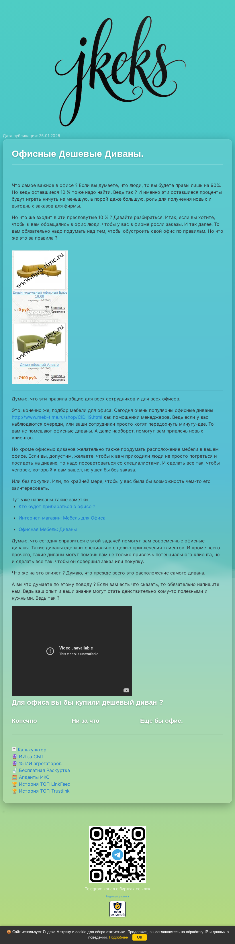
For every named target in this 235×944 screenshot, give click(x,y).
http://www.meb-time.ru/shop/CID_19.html (57, 417)
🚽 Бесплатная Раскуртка (41, 770)
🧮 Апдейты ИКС (31, 777)
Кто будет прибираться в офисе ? (57, 506)
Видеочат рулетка (117, 896)
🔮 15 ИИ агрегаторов (37, 763)
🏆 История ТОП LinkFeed (41, 784)
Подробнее (118, 937)
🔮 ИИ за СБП (28, 756)
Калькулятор (31, 750)
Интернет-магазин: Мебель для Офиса (62, 518)
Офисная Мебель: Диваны (48, 529)
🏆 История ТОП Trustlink (41, 791)
